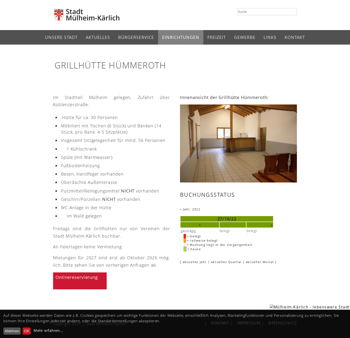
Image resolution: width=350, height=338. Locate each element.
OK (26, 331)
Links (270, 37)
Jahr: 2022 (191, 209)
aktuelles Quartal (226, 262)
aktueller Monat (260, 262)
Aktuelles (98, 37)
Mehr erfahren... (48, 330)
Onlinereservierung (76, 277)
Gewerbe (244, 37)
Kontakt (295, 37)
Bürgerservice (136, 37)
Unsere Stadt (61, 37)
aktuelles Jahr (195, 262)
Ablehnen (12, 331)
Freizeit (216, 37)
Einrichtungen (180, 37)
